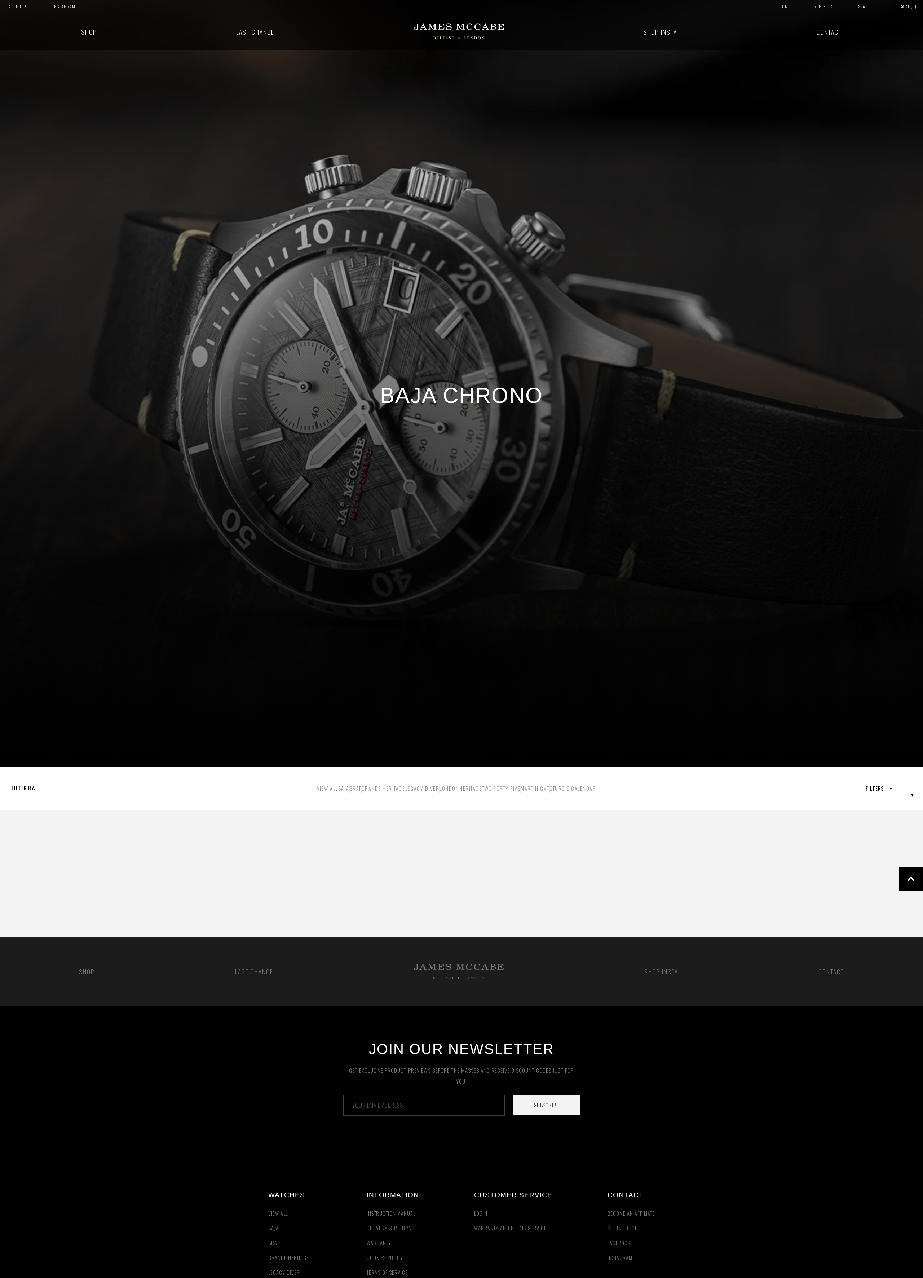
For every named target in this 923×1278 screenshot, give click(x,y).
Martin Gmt (535, 788)
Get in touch (623, 1228)
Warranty (379, 1243)
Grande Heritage (383, 788)
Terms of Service (387, 1272)
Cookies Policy (385, 1257)
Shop (89, 31)
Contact (829, 31)
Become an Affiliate (631, 1213)
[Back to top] (911, 879)
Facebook (16, 6)
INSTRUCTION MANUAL (391, 1213)
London (449, 788)
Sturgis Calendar (573, 788)
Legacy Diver (422, 788)
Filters (875, 788)
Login (782, 6)
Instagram (64, 6)
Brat (355, 788)
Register (823, 6)
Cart (908, 6)
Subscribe (546, 1105)
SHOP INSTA (660, 31)
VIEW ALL (327, 788)
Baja (343, 788)
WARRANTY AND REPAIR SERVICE (510, 1228)
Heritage (470, 788)
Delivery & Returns (390, 1228)
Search (866, 6)
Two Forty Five (501, 788)
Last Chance (255, 31)
